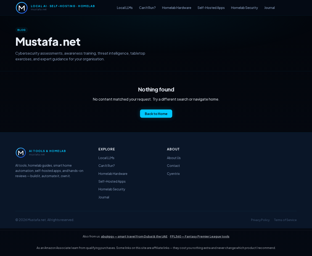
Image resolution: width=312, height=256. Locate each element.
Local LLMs (125, 7)
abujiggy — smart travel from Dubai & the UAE (134, 236)
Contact (173, 165)
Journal (269, 7)
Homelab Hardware (176, 7)
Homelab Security (244, 7)
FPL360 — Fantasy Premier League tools (199, 236)
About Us (174, 158)
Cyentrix (173, 173)
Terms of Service (285, 220)
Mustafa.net (37, 220)
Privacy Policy (260, 220)
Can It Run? (147, 7)
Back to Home (156, 114)
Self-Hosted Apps (211, 7)
